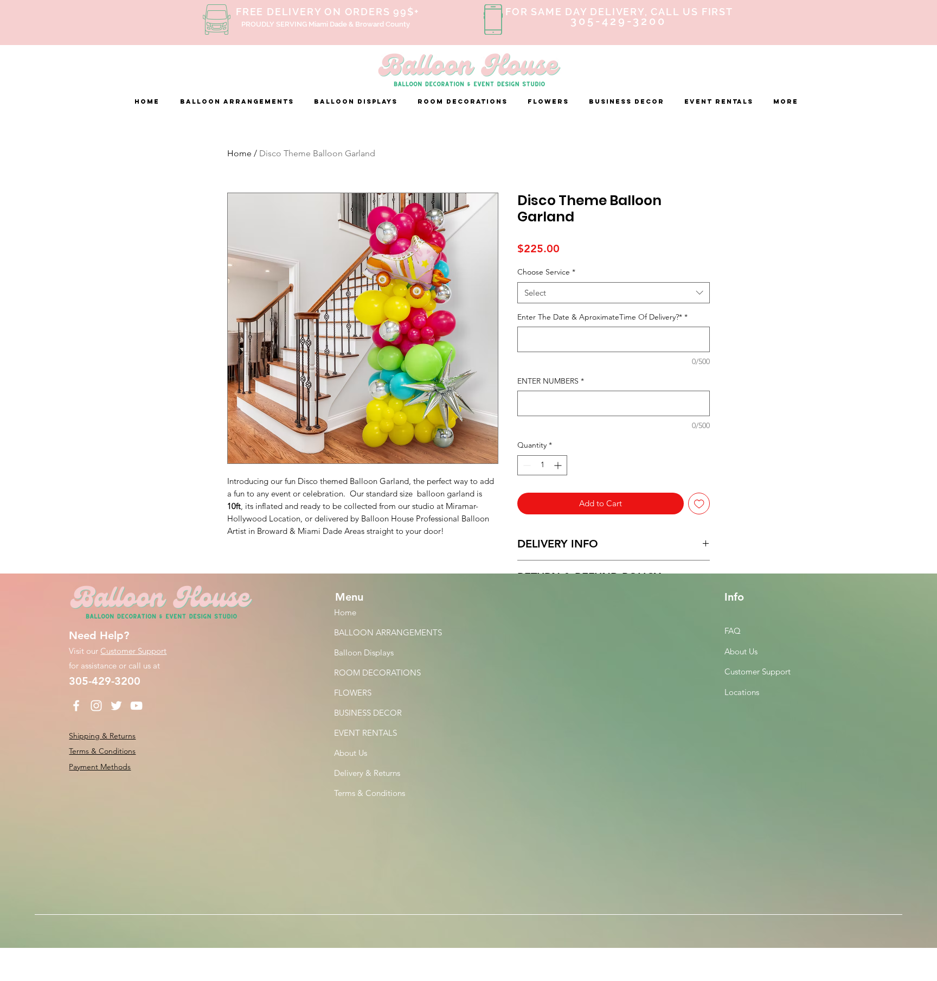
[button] (239, 101)
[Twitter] (116, 705)
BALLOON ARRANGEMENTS (388, 632)
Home (239, 153)
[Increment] (559, 465)
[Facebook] (76, 705)
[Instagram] (96, 705)
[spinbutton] (542, 465)
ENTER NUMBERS (550, 381)
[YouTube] (136, 705)
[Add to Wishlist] (699, 504)
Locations (742, 692)
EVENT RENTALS (365, 733)
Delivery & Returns (367, 773)
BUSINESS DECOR (368, 713)
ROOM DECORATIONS (377, 672)
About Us (350, 753)
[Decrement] (525, 465)
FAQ (732, 631)
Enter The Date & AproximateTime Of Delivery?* (602, 317)
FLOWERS (352, 692)
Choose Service (546, 272)
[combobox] (613, 292)
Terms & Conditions (369, 793)
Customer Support (133, 651)
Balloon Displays (364, 652)
